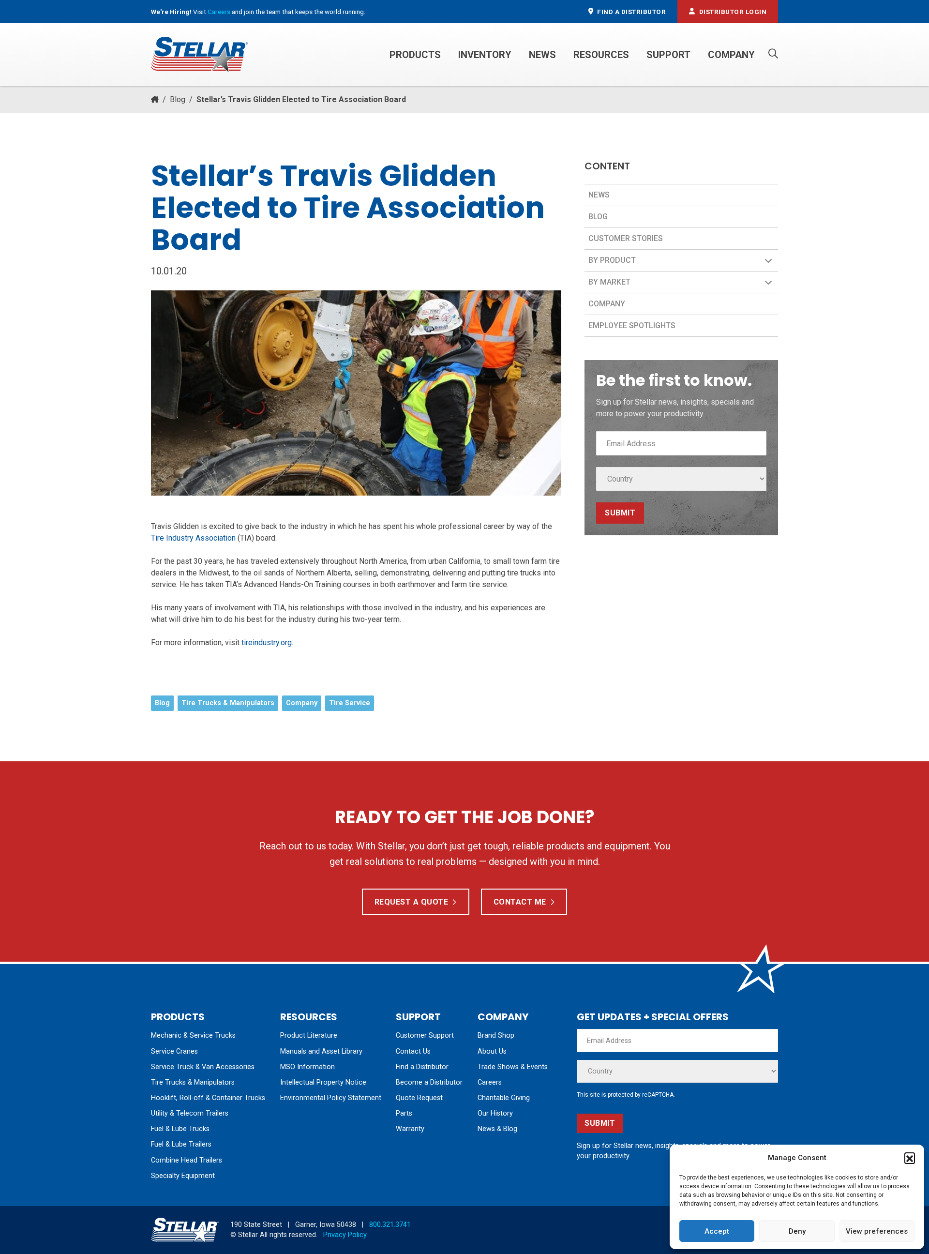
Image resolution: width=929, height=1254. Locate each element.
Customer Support (425, 1035)
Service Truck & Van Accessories (203, 1067)
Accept (716, 1231)
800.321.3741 (390, 1225)
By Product (612, 260)
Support (668, 54)
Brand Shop (496, 1035)
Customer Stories (625, 238)
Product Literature (308, 1035)
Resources (601, 54)
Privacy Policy (345, 1235)
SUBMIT (620, 512)
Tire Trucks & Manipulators (227, 703)
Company (731, 54)
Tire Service (349, 703)
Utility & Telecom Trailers (189, 1113)
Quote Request (419, 1098)
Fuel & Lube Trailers (181, 1144)
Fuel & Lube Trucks (180, 1129)
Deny (797, 1231)
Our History (495, 1113)
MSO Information (307, 1067)
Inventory (484, 54)
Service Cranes (174, 1051)
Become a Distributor (429, 1082)
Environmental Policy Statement (330, 1098)
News (542, 54)
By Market (609, 282)
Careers (219, 11)
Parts (404, 1113)
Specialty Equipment (183, 1176)
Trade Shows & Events (513, 1067)
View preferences (877, 1231)
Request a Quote (412, 902)
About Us (492, 1051)
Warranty (410, 1129)
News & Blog (497, 1129)
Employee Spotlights (631, 325)
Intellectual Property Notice (323, 1082)
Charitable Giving (504, 1098)
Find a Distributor (422, 1067)
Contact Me (520, 902)
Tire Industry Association (193, 538)
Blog (177, 99)
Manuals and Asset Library (321, 1051)
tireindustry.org (266, 642)
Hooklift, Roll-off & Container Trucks (208, 1098)
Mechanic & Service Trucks (193, 1035)
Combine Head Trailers (186, 1160)
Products (415, 54)
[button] (909, 1158)
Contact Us (413, 1051)
